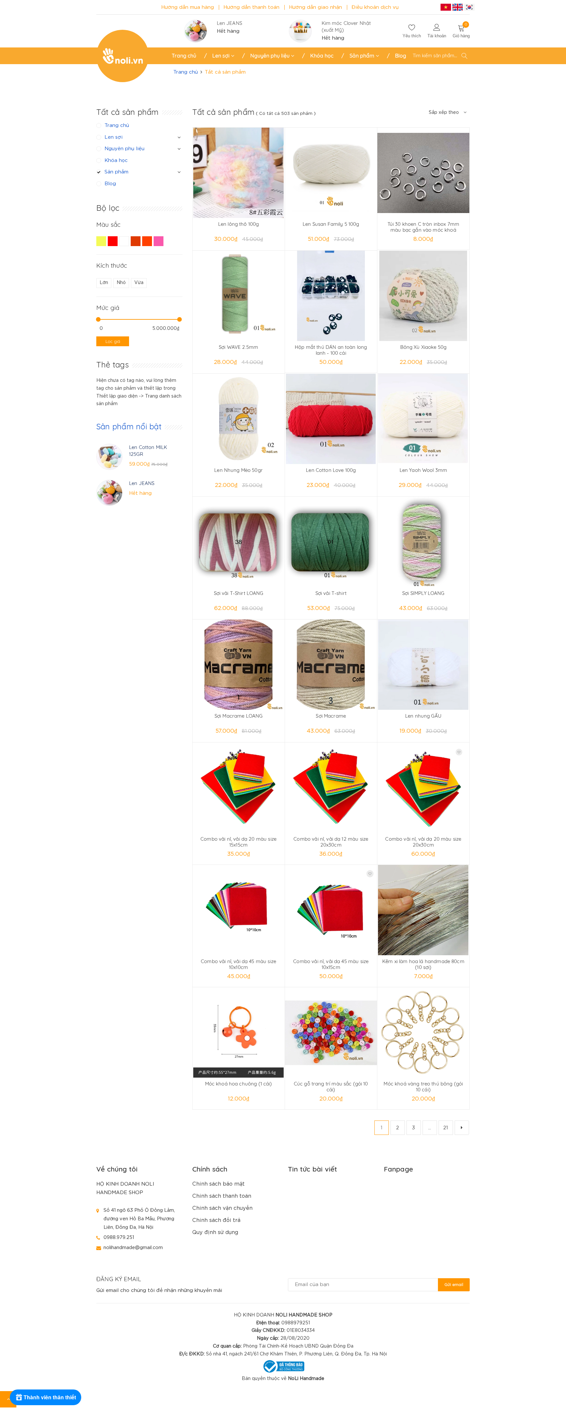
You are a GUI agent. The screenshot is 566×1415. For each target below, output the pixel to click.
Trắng (125, 244)
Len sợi (221, 55)
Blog (400, 55)
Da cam (148, 244)
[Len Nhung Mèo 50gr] (239, 419)
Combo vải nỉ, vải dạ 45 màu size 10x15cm (330, 964)
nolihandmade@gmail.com (133, 1247)
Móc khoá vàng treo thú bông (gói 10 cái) (423, 1087)
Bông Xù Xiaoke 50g (423, 347)
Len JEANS (229, 23)
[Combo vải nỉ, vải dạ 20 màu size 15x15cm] (239, 788)
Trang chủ (184, 55)
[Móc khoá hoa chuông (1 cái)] (239, 1032)
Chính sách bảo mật (218, 1184)
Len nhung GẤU (423, 716)
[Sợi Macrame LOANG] (239, 664)
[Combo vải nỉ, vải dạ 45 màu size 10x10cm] (239, 910)
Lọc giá (112, 341)
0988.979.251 (119, 1237)
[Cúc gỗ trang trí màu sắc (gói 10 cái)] (331, 1032)
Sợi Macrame (331, 716)
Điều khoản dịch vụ (375, 7)
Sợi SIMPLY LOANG (423, 593)
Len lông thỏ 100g (238, 224)
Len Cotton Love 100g (331, 470)
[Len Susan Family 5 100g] (331, 173)
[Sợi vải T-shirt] (331, 542)
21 (445, 1128)
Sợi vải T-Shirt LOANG (238, 593)
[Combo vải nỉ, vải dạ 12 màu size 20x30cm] (331, 788)
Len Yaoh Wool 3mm (423, 470)
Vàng (102, 244)
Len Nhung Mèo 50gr (238, 470)
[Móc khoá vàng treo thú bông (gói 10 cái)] (423, 1032)
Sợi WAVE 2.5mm (238, 347)
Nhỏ (121, 283)
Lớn (104, 283)
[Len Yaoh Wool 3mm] (423, 419)
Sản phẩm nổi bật (128, 426)
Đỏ (113, 244)
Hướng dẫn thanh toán (251, 7)
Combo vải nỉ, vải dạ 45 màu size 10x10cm (238, 964)
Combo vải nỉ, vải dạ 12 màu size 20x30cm (330, 842)
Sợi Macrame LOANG (239, 716)
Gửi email (453, 1284)
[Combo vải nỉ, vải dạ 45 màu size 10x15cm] (331, 910)
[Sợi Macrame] (331, 664)
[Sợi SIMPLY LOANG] (423, 542)
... (429, 1128)
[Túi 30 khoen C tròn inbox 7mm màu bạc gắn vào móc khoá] (423, 173)
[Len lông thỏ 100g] (239, 173)
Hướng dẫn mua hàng (187, 7)
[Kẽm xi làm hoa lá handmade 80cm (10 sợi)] (423, 910)
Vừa (138, 283)
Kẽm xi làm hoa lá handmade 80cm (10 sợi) (423, 964)
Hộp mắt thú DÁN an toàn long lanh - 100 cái (331, 350)
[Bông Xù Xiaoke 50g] (423, 296)
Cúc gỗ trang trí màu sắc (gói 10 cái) (331, 1087)
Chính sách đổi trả (216, 1220)
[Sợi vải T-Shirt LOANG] (239, 542)
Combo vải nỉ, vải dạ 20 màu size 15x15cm (238, 842)
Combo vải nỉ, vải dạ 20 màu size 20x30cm (423, 842)
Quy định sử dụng (215, 1232)
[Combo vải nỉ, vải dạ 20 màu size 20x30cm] (423, 788)
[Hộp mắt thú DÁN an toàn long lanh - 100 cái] (331, 296)
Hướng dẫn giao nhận (315, 7)
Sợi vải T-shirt (331, 593)
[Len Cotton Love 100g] (331, 419)
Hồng (159, 244)
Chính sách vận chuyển (222, 1208)
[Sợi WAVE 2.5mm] (239, 296)
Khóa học (321, 55)
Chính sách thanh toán (221, 1196)
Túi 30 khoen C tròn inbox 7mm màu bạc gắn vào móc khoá (423, 227)
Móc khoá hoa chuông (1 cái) (238, 1084)
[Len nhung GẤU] (423, 664)
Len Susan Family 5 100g (331, 224)
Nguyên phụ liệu (270, 55)
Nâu (136, 244)
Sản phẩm (362, 55)
